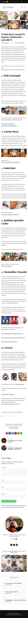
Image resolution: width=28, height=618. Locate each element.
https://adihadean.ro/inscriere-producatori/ (10, 404)
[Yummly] (18, 433)
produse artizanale (14, 427)
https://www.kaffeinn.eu (6, 266)
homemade (9, 424)
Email (2, 487)
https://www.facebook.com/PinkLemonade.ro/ (11, 119)
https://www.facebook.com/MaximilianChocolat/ (12, 333)
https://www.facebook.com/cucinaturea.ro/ (10, 162)
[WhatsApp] (21, 433)
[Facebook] (9, 433)
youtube (7, 1)
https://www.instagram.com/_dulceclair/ (10, 214)
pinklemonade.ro (13, 125)
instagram (4, 1)
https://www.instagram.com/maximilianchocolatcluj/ (13, 337)
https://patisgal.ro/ (20, 384)
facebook (2, 1)
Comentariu (4, 467)
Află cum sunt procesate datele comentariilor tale (12, 507)
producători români (17, 424)
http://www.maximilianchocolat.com (9, 342)
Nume (2, 480)
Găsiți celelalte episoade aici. (8, 394)
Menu (25, 7)
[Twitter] (12, 433)
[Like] (7, 433)
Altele (11, 43)
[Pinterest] (15, 433)
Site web (3, 493)
